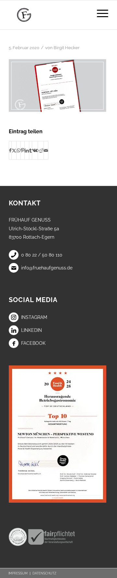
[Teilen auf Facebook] (10, 150)
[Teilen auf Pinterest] (22, 150)
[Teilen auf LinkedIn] (27, 150)
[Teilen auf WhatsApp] (18, 150)
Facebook (33, 343)
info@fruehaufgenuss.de (46, 267)
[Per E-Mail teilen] (46, 150)
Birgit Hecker (67, 47)
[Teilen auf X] (14, 150)
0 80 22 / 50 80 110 (41, 254)
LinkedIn (31, 330)
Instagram (34, 317)
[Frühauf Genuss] (48, 14)
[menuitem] (99, 13)
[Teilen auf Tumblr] (30, 150)
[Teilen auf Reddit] (41, 150)
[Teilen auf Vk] (35, 150)
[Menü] (99, 13)
